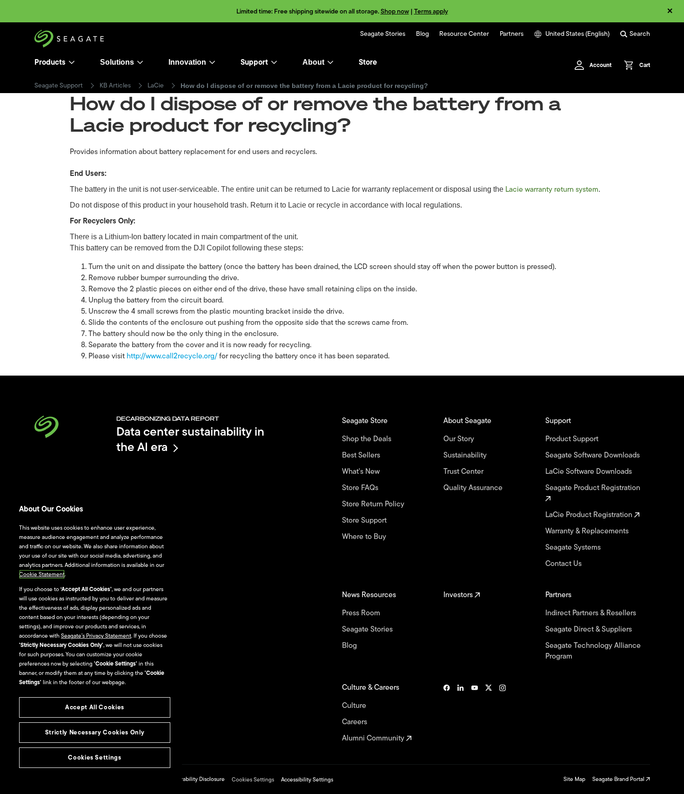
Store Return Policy (374, 504)
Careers (355, 722)
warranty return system (561, 189)
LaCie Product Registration (589, 515)
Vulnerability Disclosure (196, 779)
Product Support (572, 439)
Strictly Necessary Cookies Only (94, 732)
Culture (355, 705)
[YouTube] (474, 713)
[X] (488, 713)
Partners (511, 34)
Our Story (459, 439)
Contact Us (564, 563)
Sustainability (466, 455)
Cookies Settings (253, 779)
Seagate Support (58, 85)
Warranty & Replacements (587, 531)
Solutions (117, 62)
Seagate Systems (574, 547)
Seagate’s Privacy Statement (96, 635)
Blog (422, 34)
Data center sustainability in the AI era (190, 439)
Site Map (574, 779)
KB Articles (115, 85)
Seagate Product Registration (593, 488)
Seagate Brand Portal (619, 779)
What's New (362, 471)
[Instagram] (502, 713)
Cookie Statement (42, 574)
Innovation (187, 62)
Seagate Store (365, 421)
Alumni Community (374, 738)
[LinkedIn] (460, 713)
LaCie (156, 85)
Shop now (395, 11)
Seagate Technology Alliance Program (593, 651)
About (313, 62)
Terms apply (431, 11)
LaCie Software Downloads (589, 471)
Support (254, 62)
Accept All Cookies (94, 707)
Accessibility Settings (307, 779)
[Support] (274, 62)
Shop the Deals (368, 439)
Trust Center (464, 471)
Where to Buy (365, 537)
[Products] (72, 62)
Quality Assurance (473, 488)
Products (50, 62)
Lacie (515, 189)
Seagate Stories (382, 34)
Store (368, 62)
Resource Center (464, 34)
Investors (459, 595)
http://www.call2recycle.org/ (172, 356)
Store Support (365, 520)
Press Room (362, 613)
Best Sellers (362, 455)
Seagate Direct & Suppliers (589, 629)
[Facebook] (446, 713)
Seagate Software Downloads (593, 455)
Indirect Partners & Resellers (591, 613)
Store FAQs (361, 488)
